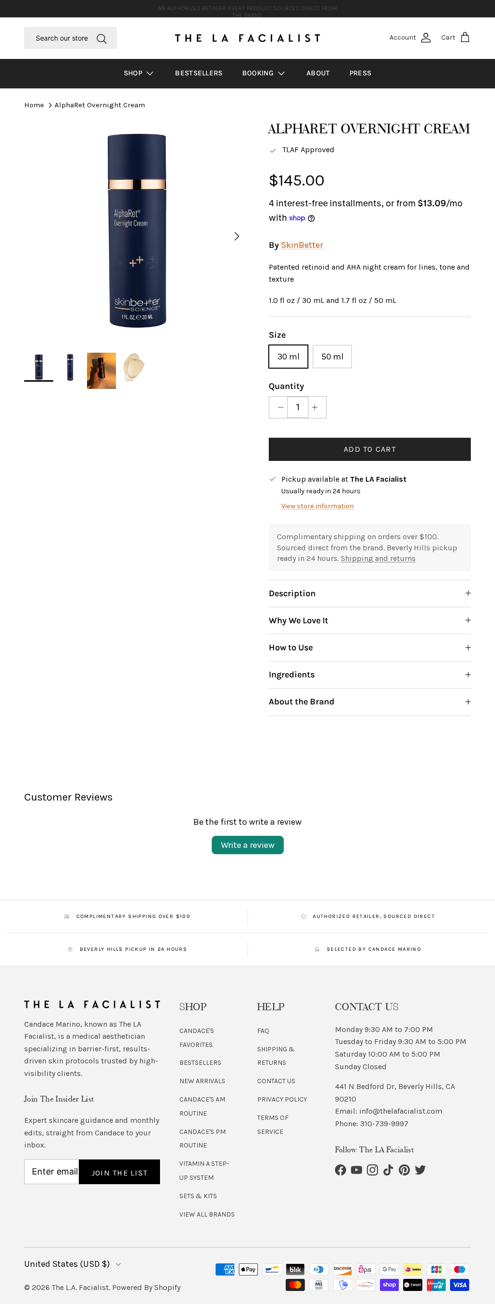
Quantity (286, 386)
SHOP (134, 73)
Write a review (248, 845)
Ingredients (292, 674)
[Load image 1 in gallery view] (136, 231)
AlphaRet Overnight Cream (100, 104)
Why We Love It (298, 620)
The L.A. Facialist (80, 1287)
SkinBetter (302, 245)
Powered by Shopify (146, 1287)
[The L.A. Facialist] (247, 38)
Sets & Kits (198, 1196)
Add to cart (370, 449)
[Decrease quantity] (278, 407)
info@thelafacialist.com (400, 1111)
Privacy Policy (282, 1099)
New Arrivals (202, 1081)
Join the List (119, 1172)
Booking (259, 73)
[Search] (101, 37)
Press (360, 73)
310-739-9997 (384, 1123)
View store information (317, 506)
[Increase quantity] (317, 407)
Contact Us (276, 1081)
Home (34, 104)
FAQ (263, 1031)
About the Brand (302, 701)
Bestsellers (198, 73)
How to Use (291, 647)
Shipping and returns (378, 558)
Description (292, 593)
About (318, 73)
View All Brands (207, 1214)
